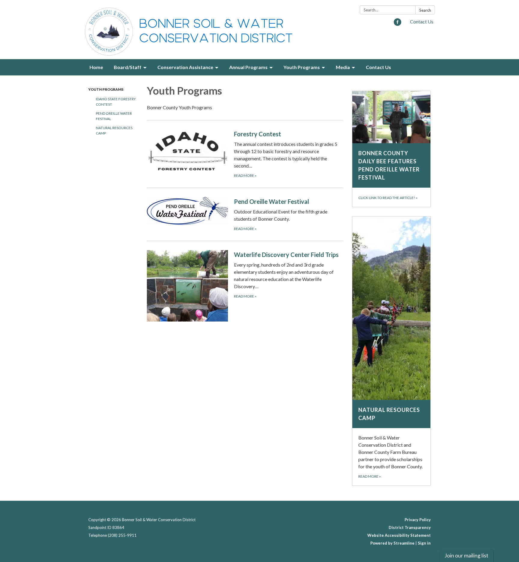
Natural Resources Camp (114, 130)
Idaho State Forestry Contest (116, 102)
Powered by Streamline (392, 543)
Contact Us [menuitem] (378, 67)
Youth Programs (105, 89)
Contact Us (421, 21)
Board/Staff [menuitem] (127, 67)
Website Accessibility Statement (399, 535)
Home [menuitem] (96, 67)
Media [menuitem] (343, 67)
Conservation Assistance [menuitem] (185, 67)
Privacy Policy (418, 519)
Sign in (424, 543)
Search (425, 10)
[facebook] (397, 24)
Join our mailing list (466, 555)
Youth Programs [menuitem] (302, 67)
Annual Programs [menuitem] (248, 67)
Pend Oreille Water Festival (114, 116)
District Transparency (410, 527)
